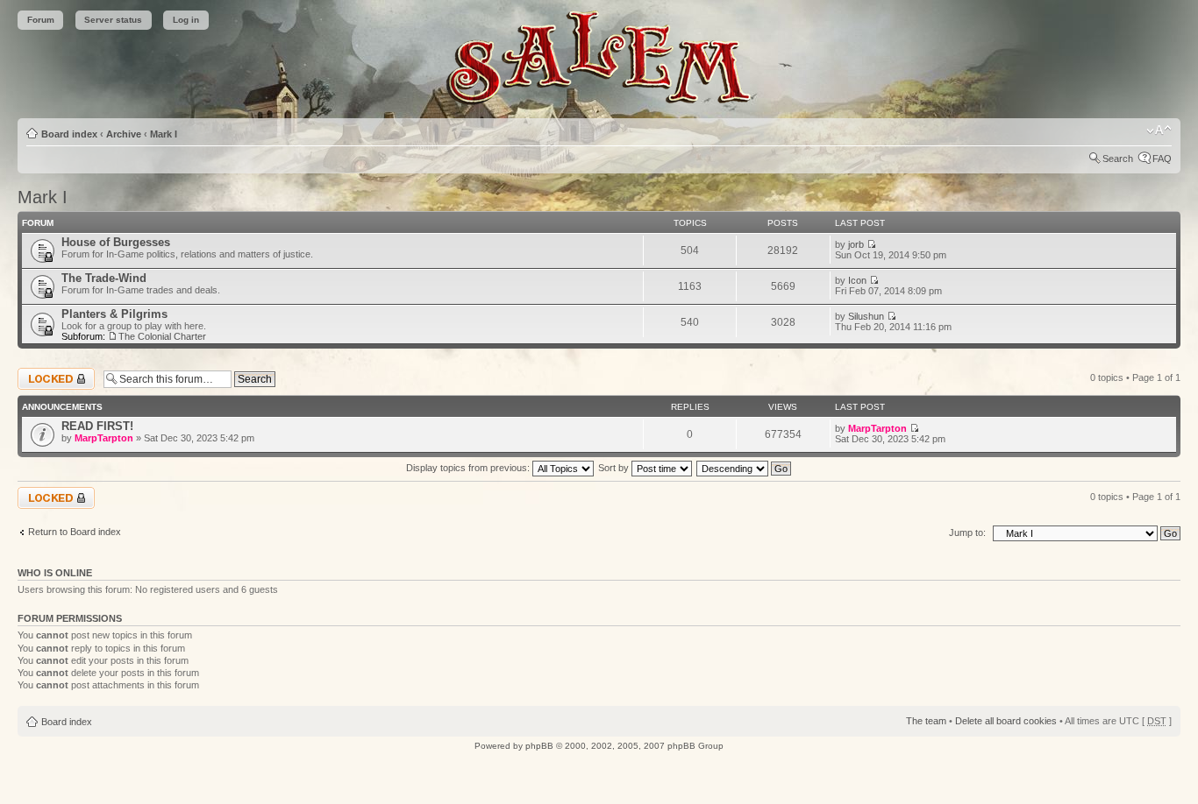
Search (1117, 158)
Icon (857, 280)
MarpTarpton (104, 438)
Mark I (163, 134)
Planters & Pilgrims (114, 314)
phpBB (539, 746)
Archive (123, 134)
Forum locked (47, 373)
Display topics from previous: (469, 467)
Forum (40, 20)
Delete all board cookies (1006, 721)
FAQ (1162, 158)
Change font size (1159, 130)
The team (926, 721)
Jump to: (967, 532)
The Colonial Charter (162, 336)
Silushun (866, 316)
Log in (186, 20)
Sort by (614, 467)
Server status (113, 20)
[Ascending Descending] (744, 467)
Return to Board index (74, 531)
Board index (69, 134)
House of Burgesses (115, 242)
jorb (856, 244)
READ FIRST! (97, 426)
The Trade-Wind (103, 278)
